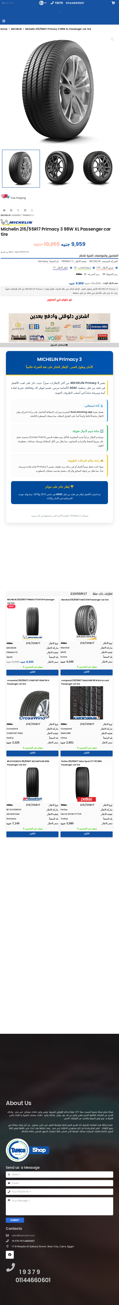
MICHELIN (16, 29)
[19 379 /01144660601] (9, 1240)
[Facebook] (10, 1255)
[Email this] (4, 210)
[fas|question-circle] (117, 268)
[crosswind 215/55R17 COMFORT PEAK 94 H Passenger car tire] (32, 702)
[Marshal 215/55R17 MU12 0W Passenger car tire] (86, 621)
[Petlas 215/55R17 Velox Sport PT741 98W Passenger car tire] (86, 783)
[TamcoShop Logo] (43, 3)
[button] (3, 21)
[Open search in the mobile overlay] (59, 11)
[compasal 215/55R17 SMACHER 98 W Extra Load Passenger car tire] (86, 702)
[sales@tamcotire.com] (9, 1235)
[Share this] (11, 210)
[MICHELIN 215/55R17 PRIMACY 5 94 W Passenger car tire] (32, 622)
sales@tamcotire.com (23, 1235)
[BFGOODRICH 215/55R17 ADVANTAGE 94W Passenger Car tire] (32, 783)
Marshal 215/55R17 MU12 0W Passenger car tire (85, 599)
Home (3, 29)
